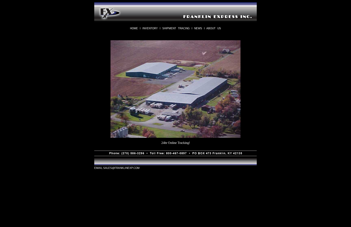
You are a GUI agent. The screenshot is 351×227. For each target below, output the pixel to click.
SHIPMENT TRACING (176, 28)
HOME (134, 28)
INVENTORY (150, 28)
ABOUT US (213, 28)
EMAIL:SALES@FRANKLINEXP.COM (117, 167)
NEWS (198, 28)
